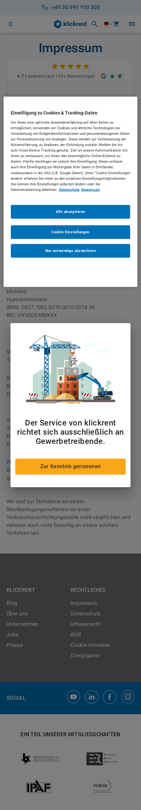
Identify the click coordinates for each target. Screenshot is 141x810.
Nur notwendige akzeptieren (70, 250)
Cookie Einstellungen (70, 231)
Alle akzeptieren (70, 211)
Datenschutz (69, 189)
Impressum (90, 189)
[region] (71, 192)
